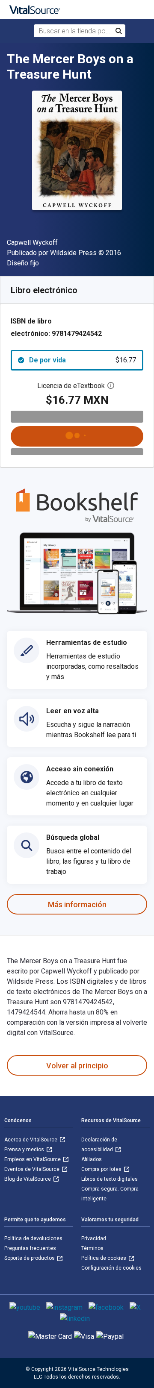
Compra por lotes (102, 1169)
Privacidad (93, 1238)
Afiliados (91, 1159)
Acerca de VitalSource (31, 1140)
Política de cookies (104, 1258)
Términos (92, 1248)
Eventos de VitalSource (32, 1169)
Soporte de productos (30, 1258)
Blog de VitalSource (28, 1179)
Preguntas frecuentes (30, 1248)
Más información (77, 904)
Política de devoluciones (33, 1238)
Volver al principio (77, 1065)
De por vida (82, 360)
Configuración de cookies (111, 1268)
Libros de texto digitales (109, 1179)
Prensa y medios (24, 1150)
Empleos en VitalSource (33, 1159)
